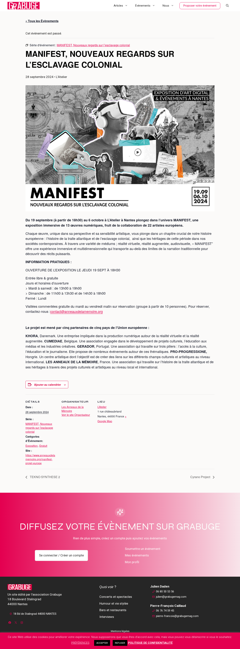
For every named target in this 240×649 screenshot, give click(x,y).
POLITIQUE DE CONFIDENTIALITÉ (150, 643)
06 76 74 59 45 (165, 610)
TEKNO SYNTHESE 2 (44, 477)
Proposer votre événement (199, 5)
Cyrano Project (200, 477)
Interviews (106, 617)
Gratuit (43, 446)
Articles (118, 5)
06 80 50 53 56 (165, 591)
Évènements (142, 5)
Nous (166, 5)
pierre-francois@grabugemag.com (177, 616)
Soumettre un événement (142, 549)
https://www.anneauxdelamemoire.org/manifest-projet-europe (40, 459)
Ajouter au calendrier (47, 384)
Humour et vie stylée (113, 603)
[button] (227, 5)
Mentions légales (120, 631)
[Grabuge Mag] (24, 5)
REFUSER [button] (120, 643)
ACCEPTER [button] (102, 643)
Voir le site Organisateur (76, 415)
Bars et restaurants (112, 610)
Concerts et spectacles (115, 597)
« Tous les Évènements (42, 21)
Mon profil (132, 562)
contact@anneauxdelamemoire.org (76, 311)
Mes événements (137, 555)
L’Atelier (102, 407)
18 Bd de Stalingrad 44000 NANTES (34, 613)
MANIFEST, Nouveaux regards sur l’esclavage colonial (39, 427)
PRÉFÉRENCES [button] (80, 643)
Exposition (32, 446)
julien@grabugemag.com (171, 596)
